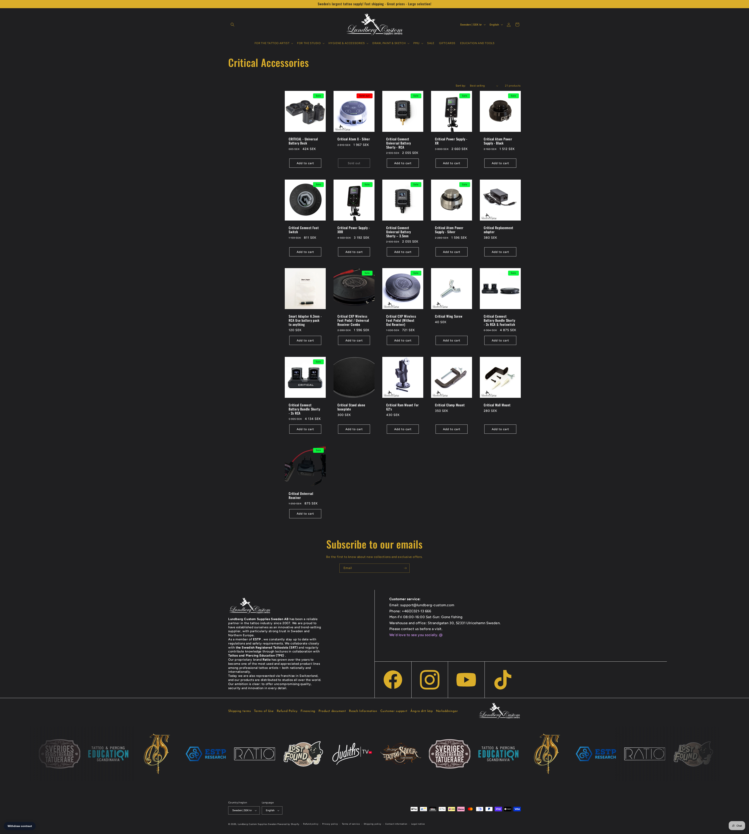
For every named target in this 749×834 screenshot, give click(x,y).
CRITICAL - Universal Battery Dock (303, 141)
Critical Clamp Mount (450, 405)
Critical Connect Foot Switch (304, 230)
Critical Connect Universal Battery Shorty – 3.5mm (398, 232)
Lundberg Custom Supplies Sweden (257, 824)
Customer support (393, 711)
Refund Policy (287, 711)
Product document (332, 711)
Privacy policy (330, 824)
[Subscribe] (405, 568)
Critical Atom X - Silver (353, 139)
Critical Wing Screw (448, 316)
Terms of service (351, 824)
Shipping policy (373, 824)
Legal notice (418, 824)
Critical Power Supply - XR (451, 141)
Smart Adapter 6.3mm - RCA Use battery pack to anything (305, 320)
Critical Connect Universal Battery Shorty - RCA (398, 143)
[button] (232, 24)
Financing (308, 711)
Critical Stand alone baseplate (351, 407)
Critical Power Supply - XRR (353, 230)
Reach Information (363, 711)
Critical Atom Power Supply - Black (498, 141)
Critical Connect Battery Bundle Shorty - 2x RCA (304, 409)
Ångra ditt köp (421, 711)
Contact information (396, 824)
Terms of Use (263, 711)
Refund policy (310, 824)
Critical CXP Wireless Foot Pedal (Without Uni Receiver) (401, 320)
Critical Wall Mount (497, 405)
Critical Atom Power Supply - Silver (449, 230)
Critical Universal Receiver (301, 496)
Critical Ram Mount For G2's (402, 407)
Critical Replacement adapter (498, 230)
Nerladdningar (447, 711)
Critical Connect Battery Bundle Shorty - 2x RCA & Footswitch (499, 320)
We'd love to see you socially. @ (416, 635)
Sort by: (461, 85)
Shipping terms (239, 711)
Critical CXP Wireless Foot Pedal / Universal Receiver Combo (353, 320)
